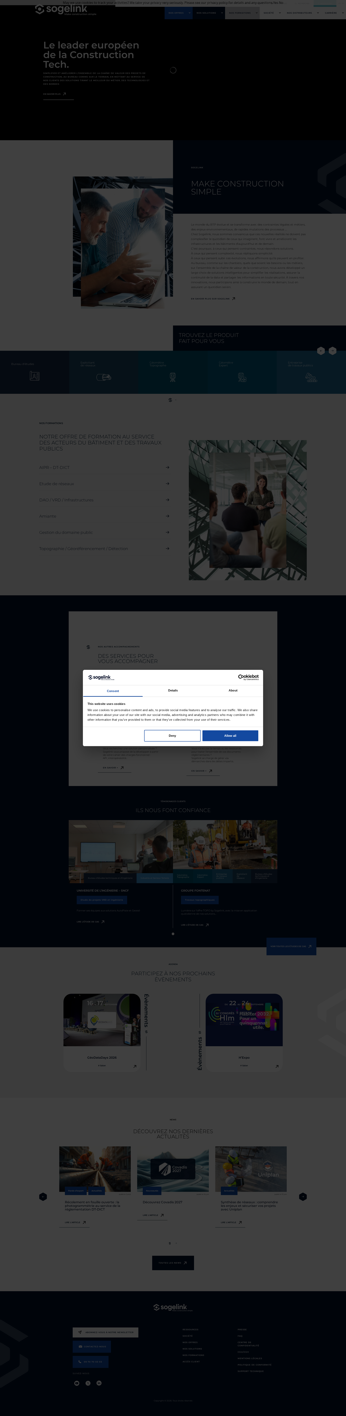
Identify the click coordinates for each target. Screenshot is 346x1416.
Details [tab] (173, 690)
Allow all (230, 735)
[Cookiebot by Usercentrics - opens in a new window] (241, 677)
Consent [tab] (113, 691)
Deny (172, 735)
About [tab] (233, 690)
